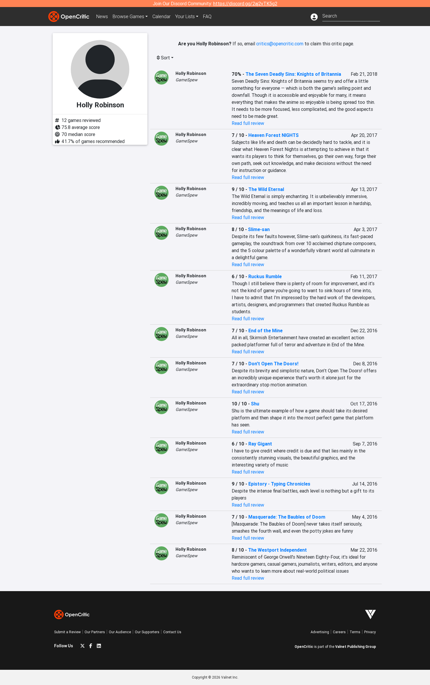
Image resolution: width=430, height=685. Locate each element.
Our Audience (120, 632)
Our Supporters (147, 632)
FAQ (207, 16)
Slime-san (259, 229)
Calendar (161, 16)
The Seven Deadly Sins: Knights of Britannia (293, 74)
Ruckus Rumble (265, 276)
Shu (255, 404)
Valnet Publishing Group (355, 646)
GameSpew (186, 79)
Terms (355, 632)
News (102, 16)
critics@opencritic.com (279, 44)
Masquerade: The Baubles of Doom (286, 517)
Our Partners (95, 632)
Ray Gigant (260, 444)
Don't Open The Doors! (273, 363)
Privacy (370, 632)
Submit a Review (67, 632)
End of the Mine (265, 330)
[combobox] (351, 15)
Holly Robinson (191, 73)
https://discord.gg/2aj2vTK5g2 (245, 3)
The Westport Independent (277, 550)
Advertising (320, 632)
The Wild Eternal (266, 189)
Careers (339, 632)
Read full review (248, 123)
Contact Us (172, 632)
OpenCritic (304, 646)
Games (128, 16)
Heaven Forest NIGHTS (273, 135)
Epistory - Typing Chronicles (279, 484)
